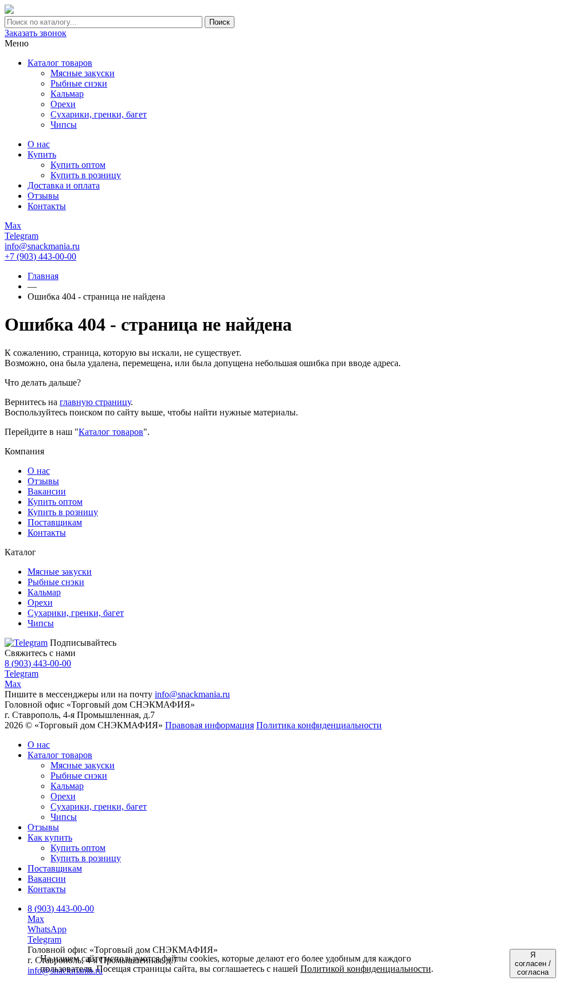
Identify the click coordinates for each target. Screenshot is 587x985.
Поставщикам (55, 522)
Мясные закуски (82, 765)
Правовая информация (209, 725)
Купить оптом (55, 502)
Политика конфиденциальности (319, 725)
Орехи (63, 796)
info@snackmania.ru (42, 246)
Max (13, 684)
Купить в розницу (63, 512)
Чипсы (63, 817)
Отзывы (43, 481)
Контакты (47, 532)
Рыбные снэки (78, 775)
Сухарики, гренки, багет (98, 806)
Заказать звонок (35, 33)
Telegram (21, 673)
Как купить (50, 837)
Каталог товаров (60, 63)
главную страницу (95, 402)
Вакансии (47, 491)
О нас (39, 471)
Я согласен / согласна (533, 963)
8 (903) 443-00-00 (38, 663)
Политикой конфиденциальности (365, 969)
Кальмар (67, 786)
